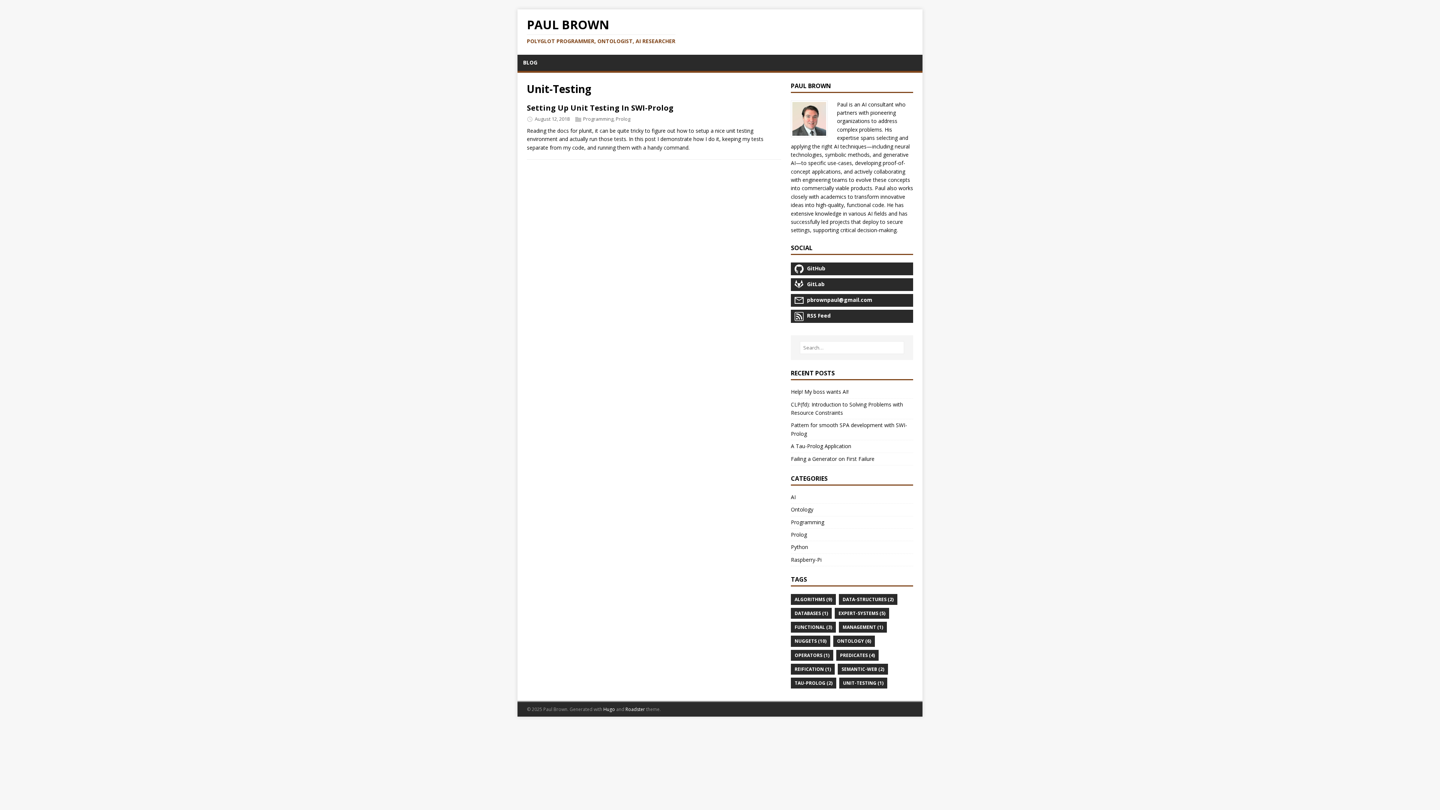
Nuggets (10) (810, 641)
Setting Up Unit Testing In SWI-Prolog (600, 108)
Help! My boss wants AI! (820, 391)
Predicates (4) (857, 655)
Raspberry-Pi (806, 559)
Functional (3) (813, 627)
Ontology (802, 509)
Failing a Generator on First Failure (832, 458)
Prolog (623, 119)
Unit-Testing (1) (863, 683)
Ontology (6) (854, 641)
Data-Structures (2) (868, 599)
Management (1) (863, 627)
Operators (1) (812, 655)
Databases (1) (811, 613)
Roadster (635, 709)
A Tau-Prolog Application (821, 446)
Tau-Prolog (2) (813, 683)
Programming (598, 119)
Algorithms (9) (813, 599)
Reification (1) (813, 669)
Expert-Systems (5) (861, 613)
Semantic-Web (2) (863, 669)
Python (799, 546)
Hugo (609, 709)
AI (793, 497)
